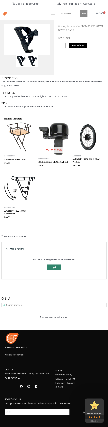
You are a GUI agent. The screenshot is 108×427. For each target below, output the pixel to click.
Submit (84, 13)
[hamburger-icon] (53, 14)
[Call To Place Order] (26, 3)
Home (61, 26)
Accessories (73, 26)
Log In (54, 267)
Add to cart (78, 45)
